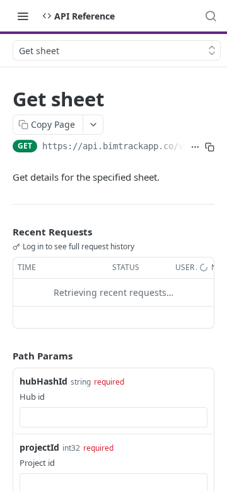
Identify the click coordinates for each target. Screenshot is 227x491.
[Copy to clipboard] (209, 147)
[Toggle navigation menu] (23, 16)
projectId (39, 447)
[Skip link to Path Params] (4, 355)
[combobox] (113, 417)
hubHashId (43, 381)
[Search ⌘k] (211, 16)
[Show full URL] (195, 147)
